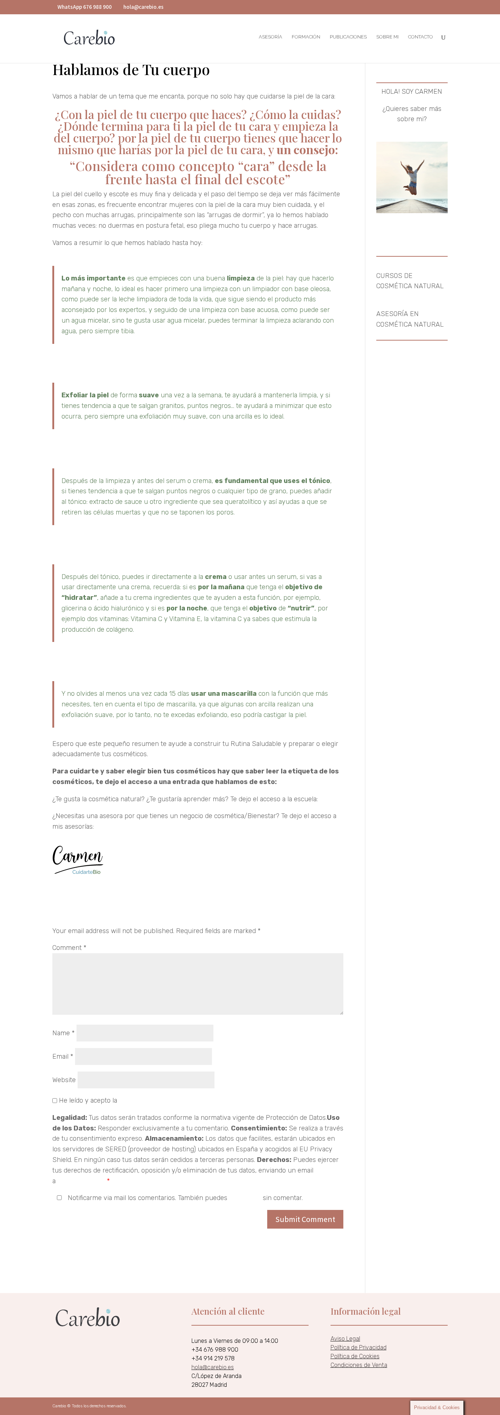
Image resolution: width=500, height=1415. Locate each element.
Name (63, 1033)
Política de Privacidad (359, 1347)
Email (62, 1056)
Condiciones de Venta (359, 1365)
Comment (69, 948)
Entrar (329, 799)
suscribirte (245, 1198)
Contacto (420, 37)
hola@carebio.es (81, 1181)
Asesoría (270, 37)
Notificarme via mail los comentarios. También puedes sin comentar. (184, 1198)
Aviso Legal (345, 1338)
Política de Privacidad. (151, 1100)
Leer (286, 782)
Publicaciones (348, 37)
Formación (306, 37)
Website (64, 1080)
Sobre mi (387, 37)
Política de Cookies (355, 1356)
